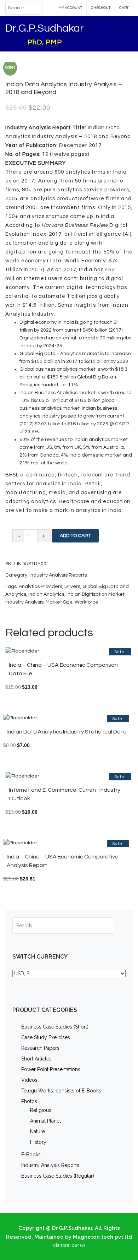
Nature (37, 1131)
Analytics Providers (40, 586)
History (38, 1142)
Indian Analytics (46, 594)
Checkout (100, 8)
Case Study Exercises (45, 1037)
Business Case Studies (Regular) (57, 1176)
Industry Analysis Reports (58, 575)
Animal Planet (45, 1121)
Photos (29, 1101)
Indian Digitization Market (96, 594)
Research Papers (40, 1048)
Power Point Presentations (50, 1069)
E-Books (31, 1154)
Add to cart (75, 535)
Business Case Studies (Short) (54, 1027)
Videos (29, 1080)
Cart (123, 8)
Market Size (59, 602)
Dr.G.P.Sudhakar (44, 28)
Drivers (72, 586)
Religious (40, 1110)
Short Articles (36, 1059)
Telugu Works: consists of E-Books (61, 1090)
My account (70, 8)
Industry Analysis (24, 602)
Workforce (86, 602)
